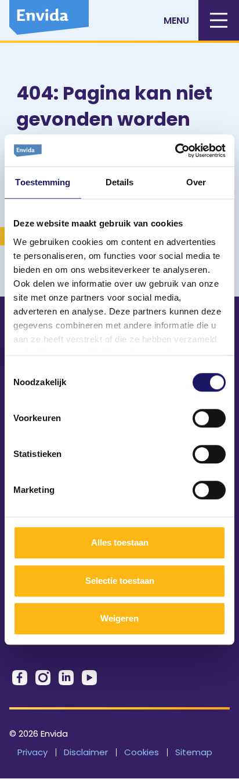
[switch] (209, 418)
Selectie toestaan (119, 581)
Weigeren (119, 618)
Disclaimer (86, 752)
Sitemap (193, 752)
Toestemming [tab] (42, 182)
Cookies (141, 752)
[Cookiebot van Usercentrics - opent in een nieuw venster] (175, 150)
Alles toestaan (120, 542)
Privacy (32, 752)
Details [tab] (120, 182)
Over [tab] (196, 182)
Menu (176, 20)
